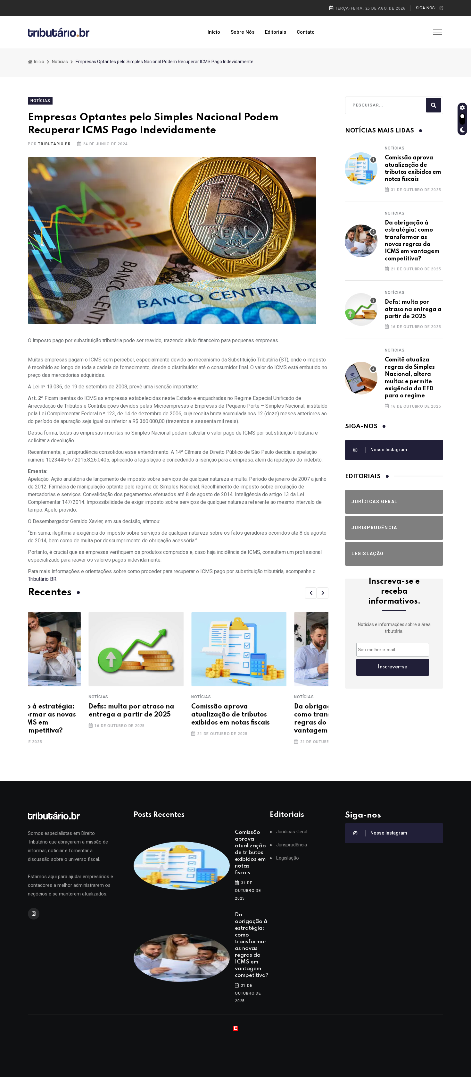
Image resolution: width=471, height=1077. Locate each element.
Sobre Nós (242, 32)
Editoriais (275, 32)
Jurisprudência (291, 845)
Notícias (60, 61)
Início (214, 32)
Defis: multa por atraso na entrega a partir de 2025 (413, 309)
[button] (311, 593)
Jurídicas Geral (291, 831)
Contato (306, 32)
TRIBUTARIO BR (54, 144)
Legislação (287, 858)
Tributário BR (42, 579)
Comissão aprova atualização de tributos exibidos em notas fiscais (170, 715)
